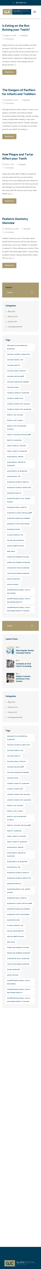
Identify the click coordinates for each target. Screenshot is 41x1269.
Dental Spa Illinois (15, 420)
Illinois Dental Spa (15, 535)
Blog (9, 311)
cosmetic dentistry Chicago (18, 404)
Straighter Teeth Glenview (18, 568)
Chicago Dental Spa (15, 360)
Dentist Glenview (14, 440)
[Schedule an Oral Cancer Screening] (10, 663)
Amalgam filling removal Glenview (17, 347)
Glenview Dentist (14, 493)
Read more (9, 72)
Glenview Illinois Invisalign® (19, 513)
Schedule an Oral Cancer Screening (23, 665)
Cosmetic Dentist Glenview (18, 393)
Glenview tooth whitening (18, 524)
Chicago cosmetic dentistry (18, 354)
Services (11, 321)
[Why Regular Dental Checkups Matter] (10, 650)
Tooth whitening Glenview (18, 573)
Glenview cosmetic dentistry (19, 488)
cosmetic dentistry (15, 398)
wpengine (24, 35)
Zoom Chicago (12, 584)
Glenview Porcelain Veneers (18, 518)
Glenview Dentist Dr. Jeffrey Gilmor (19, 500)
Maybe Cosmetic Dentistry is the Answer (23, 679)
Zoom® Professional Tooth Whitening (18, 591)
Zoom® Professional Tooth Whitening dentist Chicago (18, 609)
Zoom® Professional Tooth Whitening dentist (18, 600)
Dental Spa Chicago (15, 415)
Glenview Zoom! (13, 529)
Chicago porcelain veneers (18, 382)
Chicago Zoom (12, 387)
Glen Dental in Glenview (17, 471)
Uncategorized (13, 326)
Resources (12, 316)
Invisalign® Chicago (15, 546)
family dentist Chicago (16, 446)
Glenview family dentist (17, 507)
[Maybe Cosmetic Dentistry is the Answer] (10, 678)
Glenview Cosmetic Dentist (18, 482)
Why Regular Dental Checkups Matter (25, 652)
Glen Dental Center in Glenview (16, 464)
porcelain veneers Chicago (18, 557)
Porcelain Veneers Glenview (18, 562)
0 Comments (9, 39)
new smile (11, 551)
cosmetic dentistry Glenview (19, 409)
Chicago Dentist (14, 365)
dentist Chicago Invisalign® (19, 435)
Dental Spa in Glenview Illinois (16, 427)
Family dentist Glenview (17, 451)
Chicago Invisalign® (15, 376)
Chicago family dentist (16, 371)
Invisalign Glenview (15, 540)
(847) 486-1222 (21, 3)
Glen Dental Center (15, 457)
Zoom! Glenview (13, 579)
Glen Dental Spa (13, 477)
